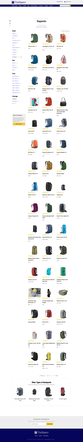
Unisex (15, 63)
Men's (14, 65)
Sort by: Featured (65, 31)
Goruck (14, 54)
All (14, 103)
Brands (51, 5)
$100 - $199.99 (16, 83)
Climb (20, 5)
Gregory (15, 49)
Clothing (46, 5)
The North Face (16, 40)
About (36, 435)
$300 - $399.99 (16, 88)
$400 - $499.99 (16, 90)
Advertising (45, 435)
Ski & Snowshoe (34, 5)
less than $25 (16, 76)
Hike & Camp (14, 5)
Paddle (24, 5)
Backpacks (42, 18)
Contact (40, 435)
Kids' (14, 70)
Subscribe (49, 424)
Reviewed (15, 101)
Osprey (14, 33)
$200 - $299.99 (16, 85)
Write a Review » (19, 123)
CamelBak (15, 35)
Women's (15, 67)
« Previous (42, 375)
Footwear (41, 5)
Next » (57, 375)
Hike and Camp (37, 18)
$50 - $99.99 (16, 81)
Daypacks (46, 18)
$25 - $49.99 (16, 78)
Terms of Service (48, 439)
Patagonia (15, 42)
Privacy (53, 439)
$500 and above (16, 92)
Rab (13, 45)
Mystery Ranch (16, 47)
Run (28, 5)
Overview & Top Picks (41, 27)
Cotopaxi (15, 52)
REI (14, 38)
